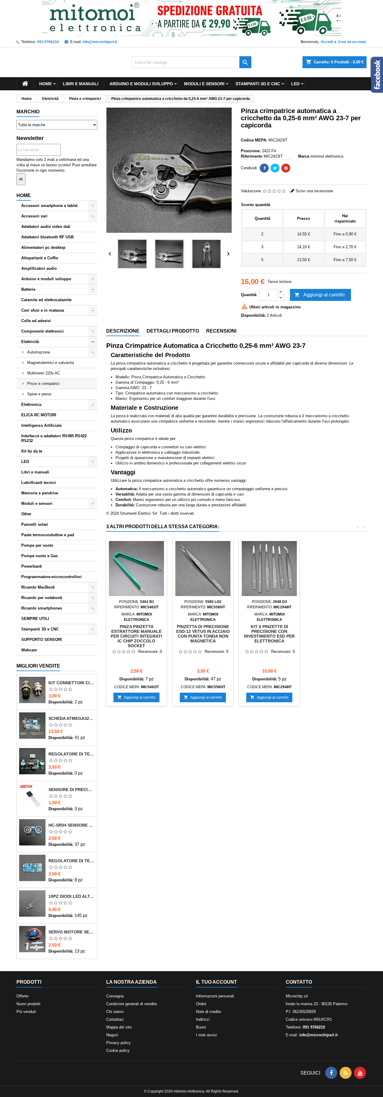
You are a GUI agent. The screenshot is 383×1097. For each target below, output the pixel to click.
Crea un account (352, 42)
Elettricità (30, 341)
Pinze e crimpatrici (43, 383)
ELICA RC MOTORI (38, 415)
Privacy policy (118, 1042)
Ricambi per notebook (41, 597)
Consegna (115, 996)
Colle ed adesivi (36, 321)
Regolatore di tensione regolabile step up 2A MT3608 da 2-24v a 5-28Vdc (71, 860)
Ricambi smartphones (41, 608)
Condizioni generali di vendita (131, 1004)
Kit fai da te (31, 451)
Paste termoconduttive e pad (47, 535)
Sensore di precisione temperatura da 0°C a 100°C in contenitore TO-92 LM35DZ (71, 789)
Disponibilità (60, 702)
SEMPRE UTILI (35, 618)
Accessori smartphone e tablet (49, 205)
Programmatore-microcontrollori (51, 577)
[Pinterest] (285, 168)
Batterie (28, 289)
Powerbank (31, 566)
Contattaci (115, 1019)
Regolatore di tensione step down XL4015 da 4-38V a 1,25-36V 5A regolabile (71, 754)
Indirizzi (202, 1019)
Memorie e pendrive (39, 493)
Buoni (201, 1027)
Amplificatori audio (39, 268)
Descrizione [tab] (122, 330)
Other (26, 514)
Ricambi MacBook (38, 587)
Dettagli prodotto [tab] (173, 330)
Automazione (38, 352)
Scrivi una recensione (314, 191)
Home (45, 83)
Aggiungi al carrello (319, 295)
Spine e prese (39, 394)
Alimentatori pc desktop (43, 247)
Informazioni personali (215, 996)
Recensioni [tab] (221, 330)
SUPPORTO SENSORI (41, 639)
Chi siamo (115, 1011)
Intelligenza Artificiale (41, 425)
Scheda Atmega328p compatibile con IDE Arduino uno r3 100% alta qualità (71, 718)
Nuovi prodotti (28, 1004)
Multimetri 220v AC (43, 373)
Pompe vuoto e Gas (39, 556)
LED (295, 83)
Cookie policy (118, 1050)
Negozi (112, 1035)
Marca (303, 156)
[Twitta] (274, 168)
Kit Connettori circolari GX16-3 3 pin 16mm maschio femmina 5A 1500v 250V (71, 682)
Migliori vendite (38, 665)
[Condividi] (264, 168)
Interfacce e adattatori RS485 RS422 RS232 (54, 438)
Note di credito (208, 1011)
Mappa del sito (119, 1027)
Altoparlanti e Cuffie (39, 258)
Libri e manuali (80, 83)
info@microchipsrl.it (100, 42)
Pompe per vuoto (37, 545)
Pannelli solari (34, 524)
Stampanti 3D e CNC (257, 83)
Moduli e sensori (204, 83)
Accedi (327, 42)
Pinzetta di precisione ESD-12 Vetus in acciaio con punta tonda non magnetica (203, 633)
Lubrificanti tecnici (38, 482)
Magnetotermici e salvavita (50, 362)
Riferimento (251, 156)
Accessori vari (34, 216)
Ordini (201, 1004)
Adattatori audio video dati (45, 226)
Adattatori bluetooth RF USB (47, 237)
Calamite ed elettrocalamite (46, 300)
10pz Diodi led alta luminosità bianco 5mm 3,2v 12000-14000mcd (71, 896)
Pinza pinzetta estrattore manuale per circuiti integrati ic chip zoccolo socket (136, 636)
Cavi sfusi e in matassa (42, 310)
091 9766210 (48, 42)
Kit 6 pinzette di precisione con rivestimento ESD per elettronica (269, 633)
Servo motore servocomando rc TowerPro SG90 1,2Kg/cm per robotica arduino (71, 932)
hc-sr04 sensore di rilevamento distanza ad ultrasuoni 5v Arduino (71, 825)
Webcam (29, 650)
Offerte (22, 996)
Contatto (299, 982)
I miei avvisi (206, 1035)
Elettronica (31, 404)
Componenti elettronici (42, 331)
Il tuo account (216, 982)
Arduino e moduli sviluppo (141, 83)
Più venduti (26, 1011)
